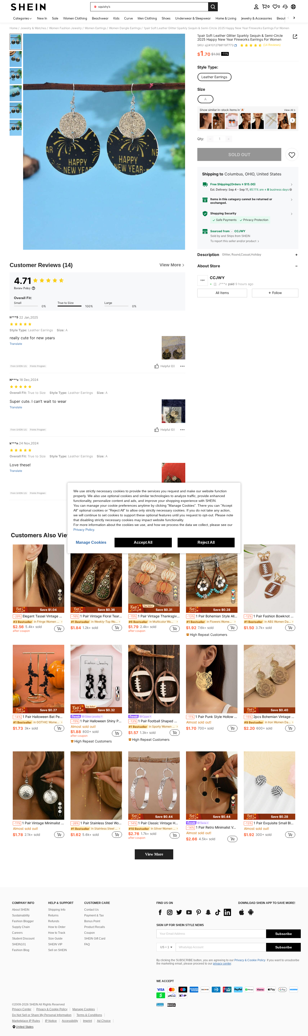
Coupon (89, 932)
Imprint (87, 1021)
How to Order (56, 927)
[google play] (250, 914)
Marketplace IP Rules (26, 1021)
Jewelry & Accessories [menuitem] (256, 18)
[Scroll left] (288, 18)
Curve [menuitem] (128, 18)
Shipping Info (56, 909)
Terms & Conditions (89, 1015)
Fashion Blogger (23, 921)
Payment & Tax (94, 915)
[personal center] (256, 7)
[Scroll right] (294, 18)
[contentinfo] (228, 992)
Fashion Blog (20, 950)
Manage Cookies (83, 1009)
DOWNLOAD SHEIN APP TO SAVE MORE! (266, 903)
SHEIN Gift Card (94, 938)
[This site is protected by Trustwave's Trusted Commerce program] (160, 1004)
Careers (17, 932)
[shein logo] (28, 6)
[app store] (241, 914)
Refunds (53, 921)
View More (154, 854)
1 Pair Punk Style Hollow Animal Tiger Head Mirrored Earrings (212, 717)
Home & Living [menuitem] (226, 18)
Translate (16, 343)
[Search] (213, 6)
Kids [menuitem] (116, 18)
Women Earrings (95, 28)
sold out (239, 154)
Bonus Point (92, 921)
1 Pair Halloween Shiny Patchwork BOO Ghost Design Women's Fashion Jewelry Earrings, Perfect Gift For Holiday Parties (96, 721)
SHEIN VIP (55, 944)
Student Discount (23, 938)
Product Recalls (94, 927)
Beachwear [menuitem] (100, 18)
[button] (285, 7)
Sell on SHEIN (57, 950)
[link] (266, 6)
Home (14, 28)
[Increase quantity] (228, 139)
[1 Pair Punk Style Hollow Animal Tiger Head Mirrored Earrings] (211, 679)
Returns (53, 915)
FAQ (87, 944)
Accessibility (70, 1021)
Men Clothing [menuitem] (147, 18)
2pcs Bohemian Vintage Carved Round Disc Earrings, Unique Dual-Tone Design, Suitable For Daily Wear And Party (270, 717)
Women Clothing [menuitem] (75, 18)
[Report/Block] (182, 366)
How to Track (56, 932)
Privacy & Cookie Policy (249, 960)
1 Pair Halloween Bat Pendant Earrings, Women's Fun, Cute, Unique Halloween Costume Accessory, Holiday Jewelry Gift (39, 717)
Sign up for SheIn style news (180, 925)
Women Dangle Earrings (125, 28)
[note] (38, 610)
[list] (194, 912)
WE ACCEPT (165, 981)
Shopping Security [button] (223, 213)
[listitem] (206, 121)
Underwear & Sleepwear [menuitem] (193, 18)
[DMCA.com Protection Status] (171, 1004)
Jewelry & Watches (33, 28)
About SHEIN (20, 909)
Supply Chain (21, 927)
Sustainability (21, 915)
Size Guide (55, 938)
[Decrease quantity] (210, 139)
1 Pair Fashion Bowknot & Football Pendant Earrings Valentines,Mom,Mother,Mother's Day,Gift (270, 616)
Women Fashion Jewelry (65, 28)
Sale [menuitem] (55, 18)
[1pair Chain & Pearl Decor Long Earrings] (206, 121)
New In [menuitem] (42, 18)
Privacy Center (21, 1009)
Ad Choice (104, 1021)
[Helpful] (157, 366)
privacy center (222, 963)
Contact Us (91, 909)
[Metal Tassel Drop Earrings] (271, 121)
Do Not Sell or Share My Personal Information (41, 1015)
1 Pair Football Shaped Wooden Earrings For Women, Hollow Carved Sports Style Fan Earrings (154, 721)
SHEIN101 (19, 944)
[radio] (214, 77)
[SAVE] (291, 154)
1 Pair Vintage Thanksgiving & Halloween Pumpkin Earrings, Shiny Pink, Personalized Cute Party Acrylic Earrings (154, 616)
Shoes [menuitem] (166, 18)
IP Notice (51, 1021)
